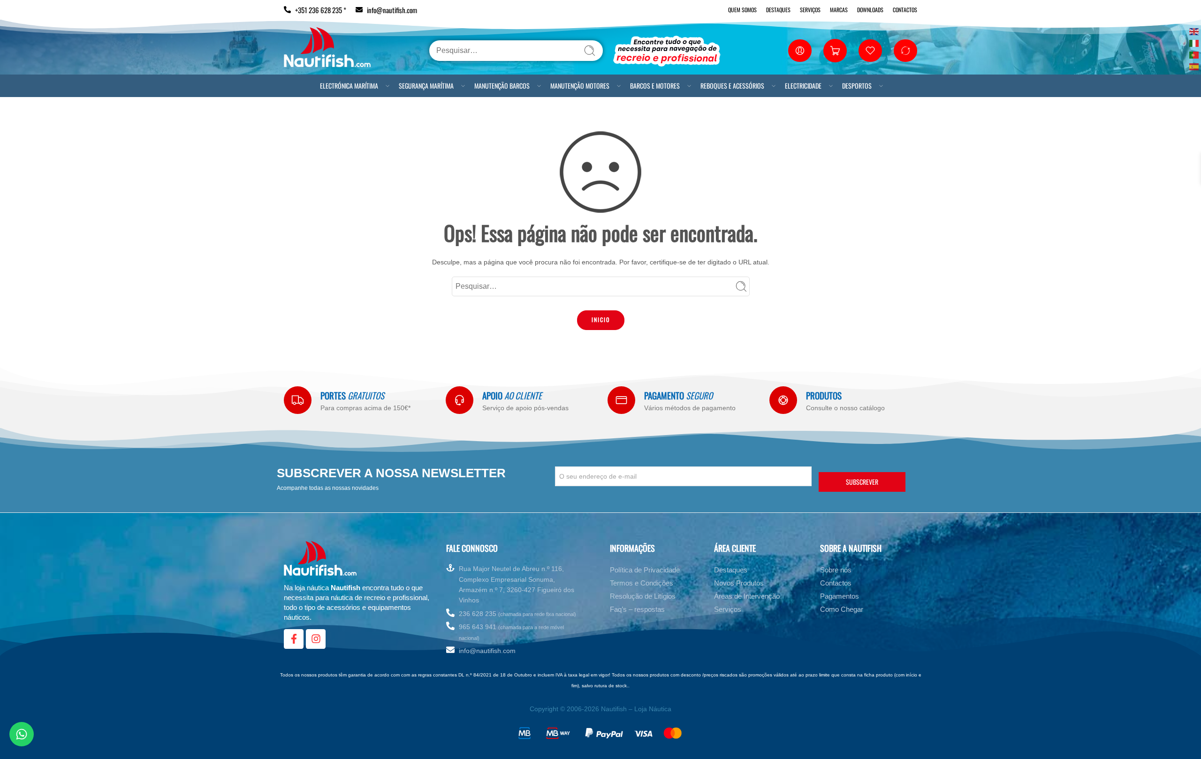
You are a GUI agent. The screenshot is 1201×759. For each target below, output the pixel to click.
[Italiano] (1194, 42)
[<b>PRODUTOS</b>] (783, 400)
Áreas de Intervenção (747, 598)
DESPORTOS (857, 85)
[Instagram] (316, 641)
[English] (1194, 31)
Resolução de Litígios (643, 598)
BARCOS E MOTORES (655, 85)
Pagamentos (839, 598)
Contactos (905, 10)
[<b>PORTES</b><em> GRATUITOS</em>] (298, 400)
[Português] (1194, 54)
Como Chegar (841, 611)
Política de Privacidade (645, 572)
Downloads (870, 10)
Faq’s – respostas (637, 611)
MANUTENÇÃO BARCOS (502, 85)
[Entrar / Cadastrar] (800, 50)
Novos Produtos (739, 585)
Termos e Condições (641, 585)
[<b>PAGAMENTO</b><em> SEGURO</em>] (621, 400)
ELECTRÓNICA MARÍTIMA (349, 85)
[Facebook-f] (294, 641)
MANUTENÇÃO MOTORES (579, 85)
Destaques (778, 10)
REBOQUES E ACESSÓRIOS (732, 85)
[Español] (1194, 66)
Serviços (810, 10)
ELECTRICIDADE (803, 85)
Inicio (601, 319)
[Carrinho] (835, 51)
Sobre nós (835, 572)
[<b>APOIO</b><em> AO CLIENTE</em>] (459, 400)
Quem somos (742, 10)
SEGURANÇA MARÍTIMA (426, 85)
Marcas (839, 10)
